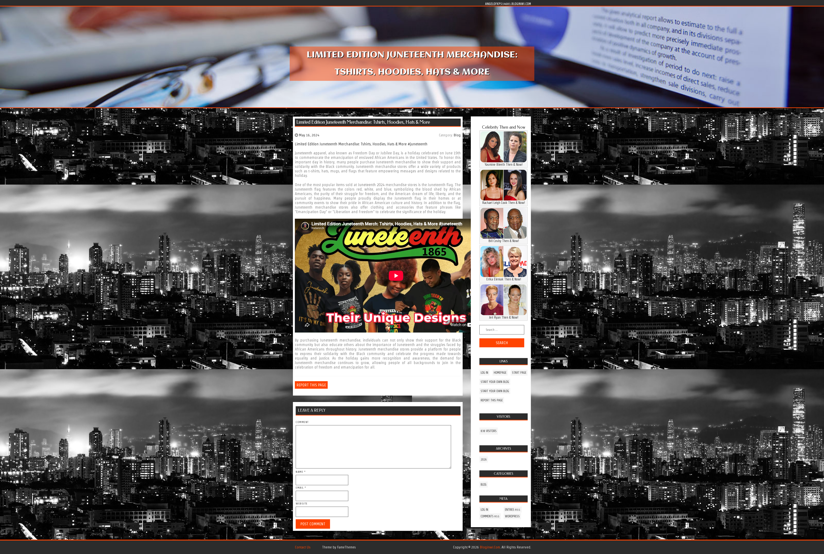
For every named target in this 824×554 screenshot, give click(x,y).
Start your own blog (495, 382)
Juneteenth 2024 (371, 185)
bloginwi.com (490, 547)
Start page (519, 372)
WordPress (512, 516)
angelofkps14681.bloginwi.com (508, 3)
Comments (490, 516)
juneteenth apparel (310, 153)
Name (301, 471)
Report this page (311, 385)
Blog (457, 135)
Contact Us (303, 547)
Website (302, 503)
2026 (484, 459)
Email (301, 487)
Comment (302, 422)
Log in (484, 372)
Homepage (500, 372)
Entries (512, 509)
